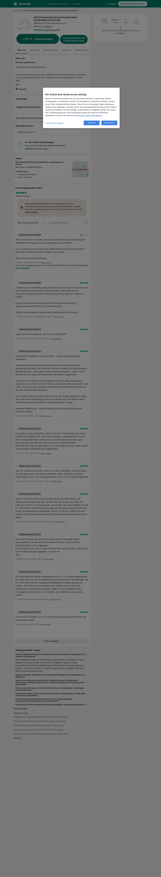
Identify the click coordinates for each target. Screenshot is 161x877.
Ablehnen (92, 123)
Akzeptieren (109, 123)
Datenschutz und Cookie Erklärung (88, 115)
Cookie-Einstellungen (54, 123)
